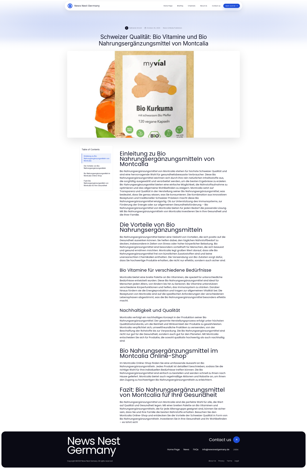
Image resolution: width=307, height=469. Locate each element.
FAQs (195, 449)
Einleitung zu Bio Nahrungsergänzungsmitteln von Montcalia (96, 158)
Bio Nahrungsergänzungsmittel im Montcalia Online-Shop (97, 174)
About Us (212, 461)
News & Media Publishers (172, 28)
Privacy (221, 461)
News (186, 449)
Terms (229, 461)
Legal (237, 461)
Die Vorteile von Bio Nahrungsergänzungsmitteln (95, 167)
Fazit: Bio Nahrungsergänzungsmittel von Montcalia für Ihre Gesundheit (96, 183)
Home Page (173, 449)
